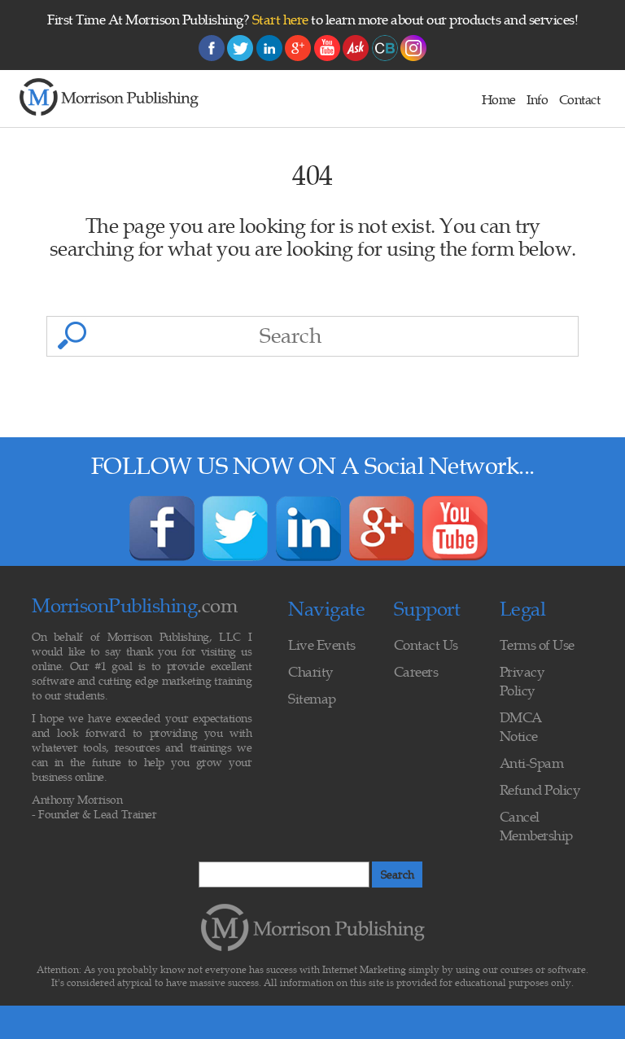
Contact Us (426, 645)
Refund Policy (540, 790)
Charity (310, 672)
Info (537, 99)
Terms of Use (537, 645)
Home (499, 99)
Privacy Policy (522, 681)
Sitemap (312, 698)
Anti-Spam (532, 763)
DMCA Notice (521, 727)
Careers (416, 672)
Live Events (322, 645)
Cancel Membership (536, 826)
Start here (280, 19)
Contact (580, 99)
